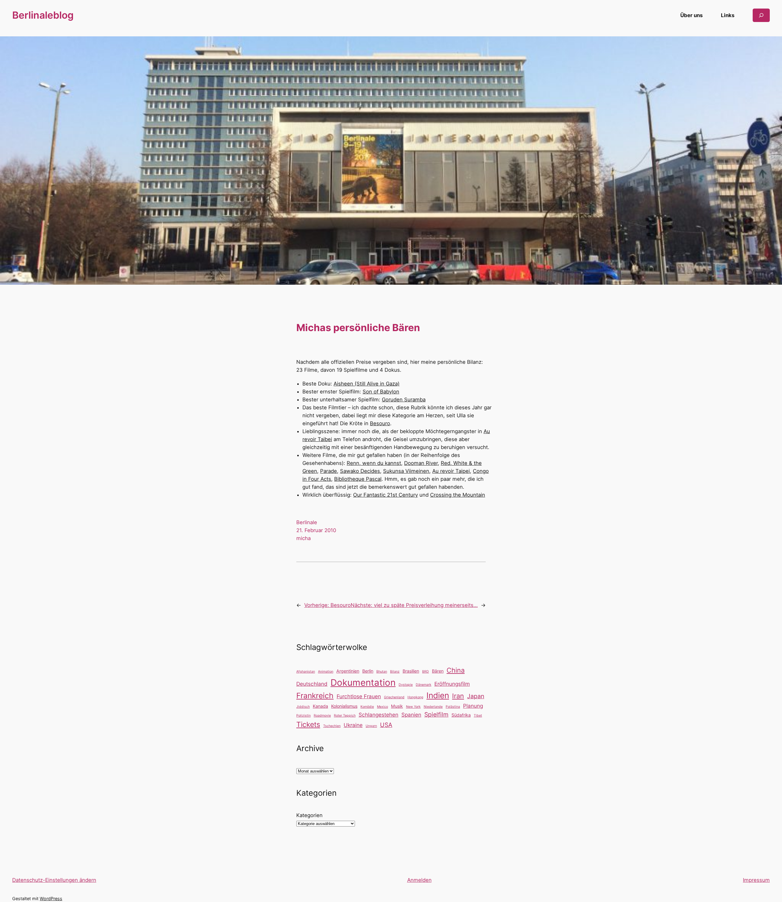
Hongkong (415, 697)
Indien (437, 695)
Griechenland (394, 697)
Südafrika (461, 715)
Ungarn (371, 726)
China (456, 670)
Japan (475, 696)
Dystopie (406, 685)
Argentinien (347, 671)
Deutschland (311, 684)
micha (303, 538)
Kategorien (309, 815)
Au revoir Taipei (451, 471)
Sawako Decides (360, 471)
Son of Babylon (381, 392)
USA (386, 725)
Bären (438, 671)
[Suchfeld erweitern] (761, 15)
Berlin (367, 671)
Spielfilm (436, 714)
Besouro (380, 423)
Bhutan (381, 672)
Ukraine (353, 725)
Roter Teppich (345, 716)
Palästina (453, 707)
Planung (473, 706)
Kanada (320, 706)
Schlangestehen (378, 714)
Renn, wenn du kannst (374, 463)
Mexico (382, 707)
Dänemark (423, 685)
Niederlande (433, 707)
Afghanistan (305, 672)
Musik (397, 706)
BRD (425, 672)
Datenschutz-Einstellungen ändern (54, 880)
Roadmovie (322, 716)
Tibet (478, 716)
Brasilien (411, 671)
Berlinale (306, 522)
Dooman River (421, 463)
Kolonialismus (344, 706)
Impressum (756, 880)
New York (413, 707)
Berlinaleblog (43, 15)
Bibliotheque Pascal (358, 479)
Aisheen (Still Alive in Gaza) (367, 384)
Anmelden (419, 880)
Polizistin (303, 716)
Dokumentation (363, 682)
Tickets (308, 724)
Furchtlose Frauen (359, 696)
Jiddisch (303, 707)
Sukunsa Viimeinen (406, 471)
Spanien (411, 714)
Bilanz (395, 672)
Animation (325, 672)
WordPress (51, 898)
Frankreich (315, 695)
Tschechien (332, 726)
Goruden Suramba (404, 399)
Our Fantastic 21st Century (385, 495)
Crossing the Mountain (457, 495)
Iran (458, 696)
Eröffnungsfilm (452, 684)
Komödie (367, 707)
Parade (328, 471)
